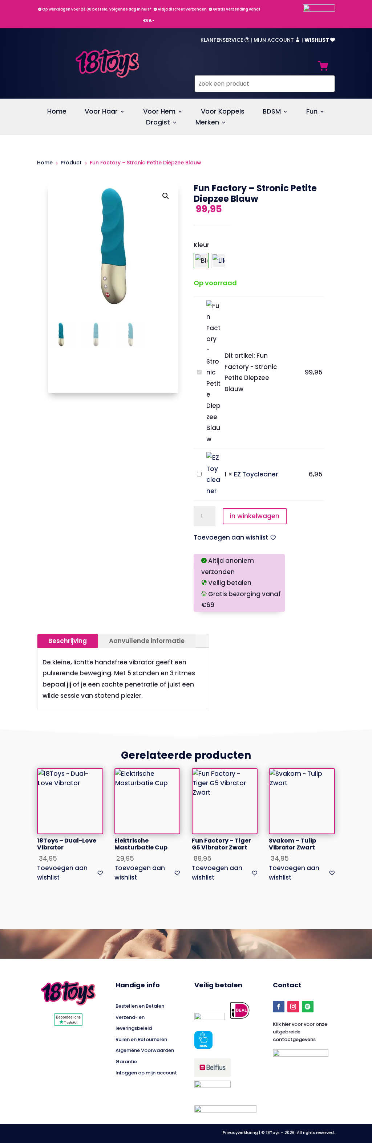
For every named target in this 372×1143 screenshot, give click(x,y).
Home (56, 112)
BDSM (272, 112)
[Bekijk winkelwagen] (323, 67)
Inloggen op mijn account (146, 1072)
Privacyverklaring (241, 1132)
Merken (207, 123)
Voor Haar (101, 112)
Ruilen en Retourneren (141, 1039)
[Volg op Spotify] (308, 1006)
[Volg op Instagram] (293, 1006)
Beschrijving (67, 640)
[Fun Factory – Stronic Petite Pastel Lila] (219, 260)
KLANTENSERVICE (225, 40)
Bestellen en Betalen (140, 1006)
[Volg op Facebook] (278, 1006)
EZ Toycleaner (256, 474)
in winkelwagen (254, 515)
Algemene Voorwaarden (145, 1050)
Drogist (158, 123)
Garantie (126, 1061)
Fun (312, 112)
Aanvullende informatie (147, 640)
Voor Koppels (222, 112)
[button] (165, 195)
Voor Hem (159, 112)
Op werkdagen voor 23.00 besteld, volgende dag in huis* (94, 9)
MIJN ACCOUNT (277, 40)
